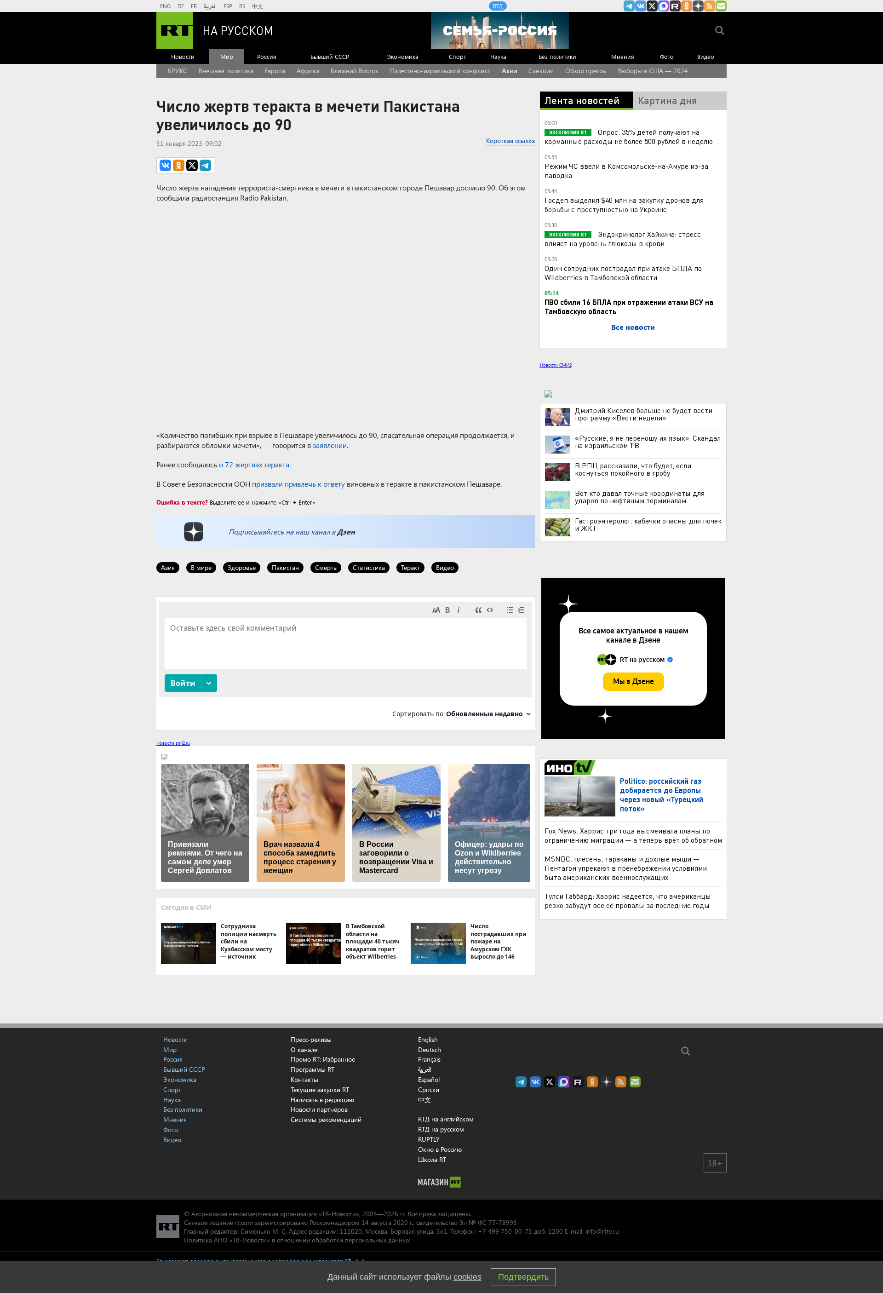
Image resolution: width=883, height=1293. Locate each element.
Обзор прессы (586, 70)
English (428, 1039)
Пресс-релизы (311, 1039)
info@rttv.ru (602, 1231)
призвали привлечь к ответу (298, 483)
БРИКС (177, 70)
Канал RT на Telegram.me (629, 5)
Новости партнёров (319, 1109)
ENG (165, 6)
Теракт (410, 567)
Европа (274, 70)
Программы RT (312, 1069)
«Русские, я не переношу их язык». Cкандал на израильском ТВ (648, 441)
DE (181, 6)
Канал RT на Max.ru (663, 5)
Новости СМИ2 (556, 365)
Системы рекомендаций (326, 1119)
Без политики (557, 56)
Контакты (304, 1079)
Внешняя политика (226, 70)
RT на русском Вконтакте (640, 5)
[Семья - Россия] (500, 30)
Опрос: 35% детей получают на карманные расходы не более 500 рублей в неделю (629, 136)
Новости (183, 56)
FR (194, 6)
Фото (667, 56)
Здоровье (242, 567)
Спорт (457, 56)
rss (709, 5)
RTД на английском (446, 1119)
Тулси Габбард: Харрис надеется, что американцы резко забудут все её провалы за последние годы (628, 900)
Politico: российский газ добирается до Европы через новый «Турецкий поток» (661, 794)
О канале (304, 1049)
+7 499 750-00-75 (505, 1231)
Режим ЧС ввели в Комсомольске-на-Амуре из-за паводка (626, 170)
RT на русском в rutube (675, 5)
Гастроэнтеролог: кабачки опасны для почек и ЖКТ (648, 524)
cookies (467, 1277)
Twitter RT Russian (652, 5)
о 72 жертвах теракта (254, 464)
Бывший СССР (329, 56)
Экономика (403, 56)
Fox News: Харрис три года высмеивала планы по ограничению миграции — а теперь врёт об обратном (633, 835)
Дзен (346, 531)
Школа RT (432, 1159)
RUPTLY (429, 1139)
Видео (705, 56)
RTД (498, 6)
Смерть (326, 567)
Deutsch (429, 1049)
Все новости (633, 327)
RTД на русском (441, 1129)
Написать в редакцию (322, 1099)
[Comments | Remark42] (345, 663)
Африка (308, 70)
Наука (498, 56)
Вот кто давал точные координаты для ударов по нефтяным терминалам (640, 496)
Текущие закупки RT (320, 1089)
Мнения (622, 56)
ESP (228, 6)
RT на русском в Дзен (698, 5)
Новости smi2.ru (173, 743)
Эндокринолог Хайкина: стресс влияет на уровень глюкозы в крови (623, 238)
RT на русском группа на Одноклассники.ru (686, 5)
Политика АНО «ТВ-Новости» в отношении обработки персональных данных (297, 1240)
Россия (266, 56)
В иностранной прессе (571, 767)
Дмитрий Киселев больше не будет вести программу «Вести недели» (643, 414)
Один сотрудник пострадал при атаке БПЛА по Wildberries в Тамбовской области (623, 272)
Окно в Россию (440, 1149)
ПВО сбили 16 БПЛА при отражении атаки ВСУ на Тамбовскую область (629, 306)
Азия (509, 70)
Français (429, 1059)
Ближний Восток (354, 70)
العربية (210, 6)
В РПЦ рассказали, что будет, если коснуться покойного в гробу (633, 469)
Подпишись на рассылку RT (721, 5)
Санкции (541, 70)
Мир (226, 56)
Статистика (369, 567)
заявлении (330, 445)
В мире (201, 567)
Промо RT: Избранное (323, 1059)
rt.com (244, 1222)
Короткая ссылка (510, 140)
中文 (257, 6)
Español (429, 1079)
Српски (428, 1089)
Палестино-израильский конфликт (440, 70)
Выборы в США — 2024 (653, 70)
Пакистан (285, 567)
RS (242, 6)
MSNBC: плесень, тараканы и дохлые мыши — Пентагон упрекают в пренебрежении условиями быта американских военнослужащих (626, 868)
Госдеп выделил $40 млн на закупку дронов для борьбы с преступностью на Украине (624, 204)
